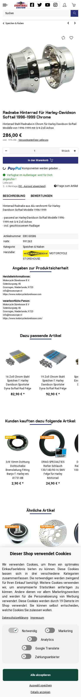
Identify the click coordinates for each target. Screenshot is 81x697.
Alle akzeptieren (40, 675)
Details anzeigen (40, 692)
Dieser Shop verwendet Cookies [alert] (40, 553)
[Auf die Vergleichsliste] (63, 38)
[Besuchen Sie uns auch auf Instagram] (55, 5)
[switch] (13, 630)
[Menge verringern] (6, 151)
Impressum (37, 617)
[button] (64, 5)
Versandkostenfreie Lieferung (33, 140)
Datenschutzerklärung (15, 617)
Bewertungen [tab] (41, 196)
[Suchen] (74, 13)
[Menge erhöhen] (74, 151)
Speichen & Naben (33, 246)
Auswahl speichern (40, 685)
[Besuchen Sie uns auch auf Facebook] (32, 5)
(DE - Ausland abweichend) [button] (32, 186)
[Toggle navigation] (5, 5)
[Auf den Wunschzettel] (71, 38)
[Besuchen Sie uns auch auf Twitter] (40, 5)
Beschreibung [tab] (14, 196)
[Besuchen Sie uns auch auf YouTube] (47, 5)
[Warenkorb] (73, 5)
